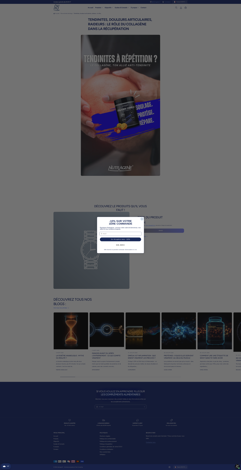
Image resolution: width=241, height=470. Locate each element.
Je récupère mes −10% (120, 239)
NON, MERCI (120, 245)
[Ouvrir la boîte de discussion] (237, 466)
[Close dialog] (142, 219)
